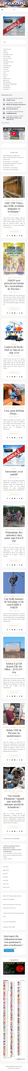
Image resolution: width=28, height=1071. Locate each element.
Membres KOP (7, 78)
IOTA (14, 660)
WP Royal (18, 1068)
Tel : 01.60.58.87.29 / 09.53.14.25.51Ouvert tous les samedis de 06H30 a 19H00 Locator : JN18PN (12, 852)
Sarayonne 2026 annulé (14, 25)
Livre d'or (5, 75)
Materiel (12, 529)
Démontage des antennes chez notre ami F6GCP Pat (14, 536)
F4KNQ (5, 51)
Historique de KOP (8, 54)
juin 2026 (5, 873)
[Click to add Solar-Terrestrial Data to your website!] (14, 968)
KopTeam (5, 60)
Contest (7, 200)
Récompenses (6, 87)
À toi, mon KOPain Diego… (14, 412)
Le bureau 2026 (7, 65)
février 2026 (6, 887)
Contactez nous (7, 49)
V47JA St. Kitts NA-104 (12, 109)
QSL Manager (6, 85)
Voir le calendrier (5, 122)
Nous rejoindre (7, 82)
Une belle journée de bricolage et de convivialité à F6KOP (14, 603)
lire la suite (14, 231)
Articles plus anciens (11, 838)
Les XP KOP (6, 71)
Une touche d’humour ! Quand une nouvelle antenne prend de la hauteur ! (14, 801)
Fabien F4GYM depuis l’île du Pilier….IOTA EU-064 (14, 668)
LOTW (4, 76)
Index (4, 42)
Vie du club (19, 200)
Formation (5, 52)
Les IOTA (5, 69)
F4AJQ (10, 214)
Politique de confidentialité (10, 84)
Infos (14, 21)
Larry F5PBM (10, 356)
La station (5, 63)
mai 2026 (5, 877)
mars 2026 (6, 884)
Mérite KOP (6, 80)
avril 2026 (5, 880)
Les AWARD (6, 67)
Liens (4, 73)
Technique (19, 529)
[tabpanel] (14, 26)
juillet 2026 (6, 870)
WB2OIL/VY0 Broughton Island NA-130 (16, 104)
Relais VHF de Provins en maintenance (14, 732)
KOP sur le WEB (7, 58)
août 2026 (5, 866)
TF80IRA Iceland (10, 100)
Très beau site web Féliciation (10, 169)
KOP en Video (6, 56)
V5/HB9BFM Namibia (11, 113)
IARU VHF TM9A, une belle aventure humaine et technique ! (14, 207)
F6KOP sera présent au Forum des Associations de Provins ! (14, 284)
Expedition (7, 408)
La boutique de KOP (8, 62)
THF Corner (6, 89)
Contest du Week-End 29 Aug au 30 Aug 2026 (14, 349)
